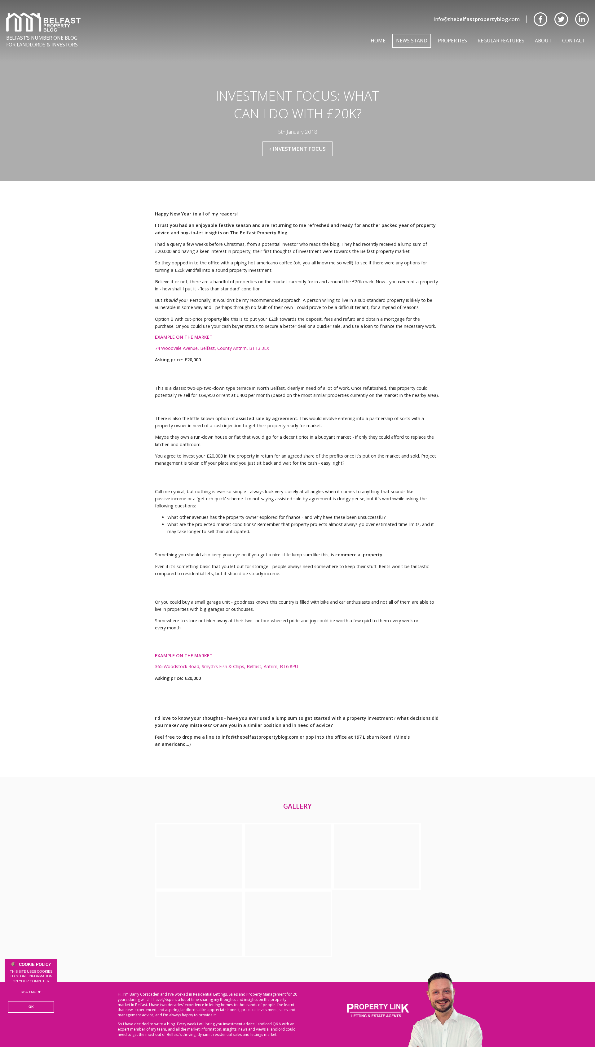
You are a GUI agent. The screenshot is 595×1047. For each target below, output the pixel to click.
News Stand (411, 40)
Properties (452, 40)
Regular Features (501, 40)
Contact (573, 40)
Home (378, 40)
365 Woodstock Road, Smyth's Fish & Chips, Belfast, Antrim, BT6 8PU (226, 666)
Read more (31, 992)
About (543, 40)
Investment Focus (298, 148)
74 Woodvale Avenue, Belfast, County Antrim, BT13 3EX (212, 348)
